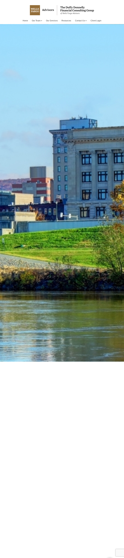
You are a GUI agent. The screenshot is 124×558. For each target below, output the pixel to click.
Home (25, 21)
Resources (66, 21)
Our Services (52, 21)
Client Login (96, 21)
